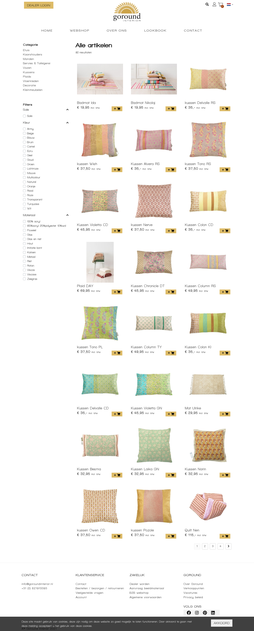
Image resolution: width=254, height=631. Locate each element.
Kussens (29, 72)
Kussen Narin (195, 469)
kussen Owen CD (91, 530)
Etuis (26, 50)
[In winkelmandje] (117, 108)
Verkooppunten (194, 588)
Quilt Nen (192, 530)
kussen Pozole (142, 530)
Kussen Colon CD (199, 225)
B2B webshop (139, 592)
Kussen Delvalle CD (93, 408)
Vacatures (190, 592)
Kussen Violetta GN (146, 408)
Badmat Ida (86, 102)
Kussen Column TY (146, 347)
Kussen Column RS (200, 286)
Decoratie (29, 85)
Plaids (27, 76)
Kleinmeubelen (33, 89)
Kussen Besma (89, 469)
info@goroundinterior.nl (37, 583)
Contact (81, 583)
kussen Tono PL (90, 347)
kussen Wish (87, 164)
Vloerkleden (31, 81)
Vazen (27, 67)
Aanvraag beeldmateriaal (147, 588)
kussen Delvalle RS (200, 102)
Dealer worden (140, 583)
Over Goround (193, 583)
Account (81, 597)
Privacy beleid (193, 597)
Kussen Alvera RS (145, 164)
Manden (28, 58)
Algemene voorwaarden (146, 597)
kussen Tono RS (198, 164)
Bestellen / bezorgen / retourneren (100, 588)
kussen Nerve (142, 225)
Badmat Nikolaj (143, 102)
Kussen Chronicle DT (148, 286)
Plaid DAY (85, 286)
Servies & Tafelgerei (36, 63)
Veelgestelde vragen (90, 592)
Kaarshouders (32, 54)
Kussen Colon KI (198, 347)
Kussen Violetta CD (92, 225)
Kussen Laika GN (145, 469)
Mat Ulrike (193, 408)
